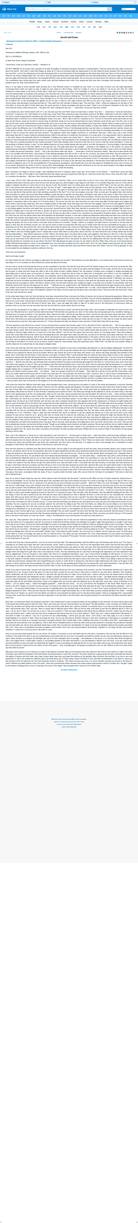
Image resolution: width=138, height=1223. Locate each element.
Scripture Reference (69, 670)
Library (10, 32)
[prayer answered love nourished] (135, 548)
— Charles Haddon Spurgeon (49, 41)
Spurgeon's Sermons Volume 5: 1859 (21, 41)
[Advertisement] (69, 688)
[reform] (2, 548)
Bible (5, 32)
